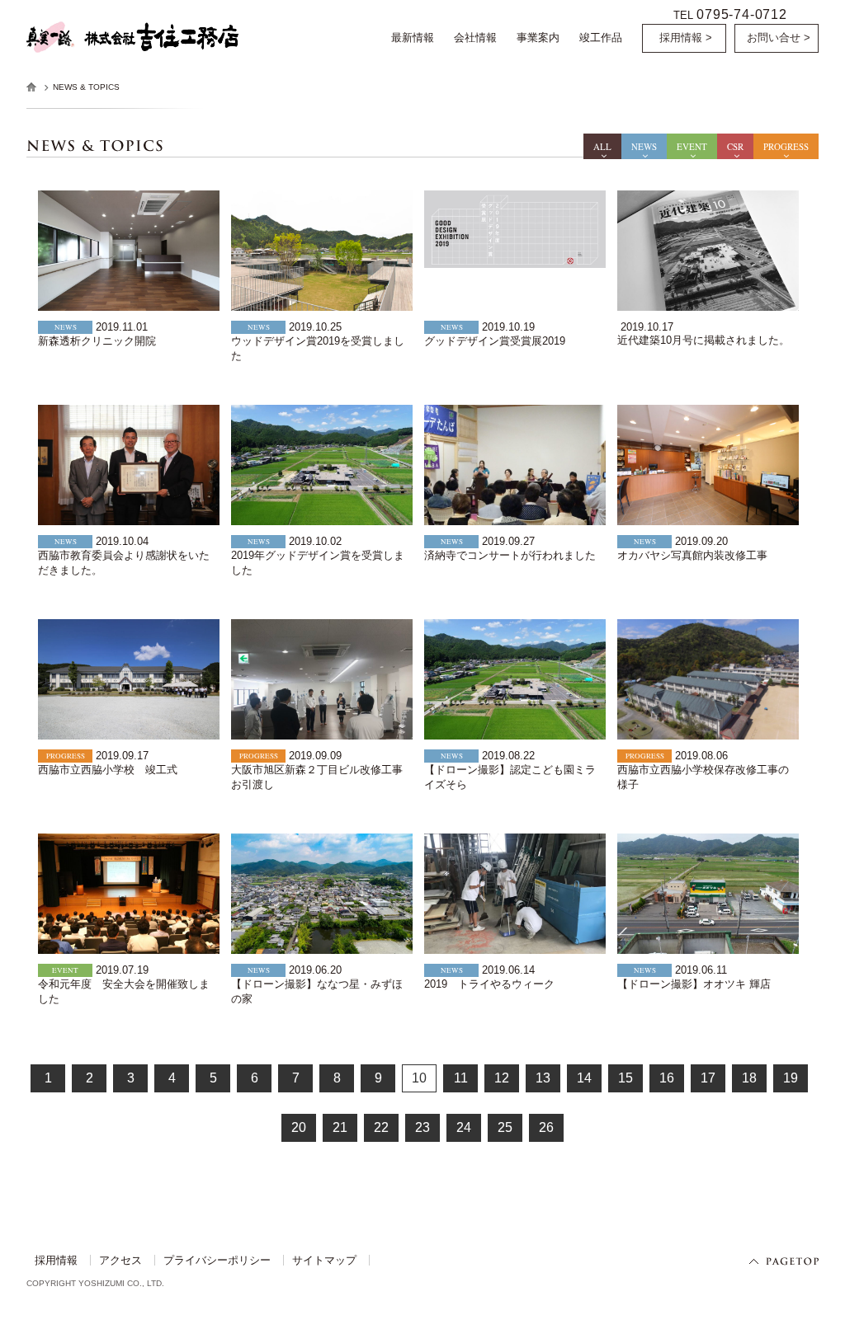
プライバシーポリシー (217, 1260)
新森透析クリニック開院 (97, 341)
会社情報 (475, 37)
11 (461, 1078)
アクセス (120, 1260)
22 (381, 1127)
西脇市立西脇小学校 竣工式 (107, 769)
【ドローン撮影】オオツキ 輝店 (694, 984)
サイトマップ (324, 1260)
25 (505, 1127)
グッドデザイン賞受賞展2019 (494, 341)
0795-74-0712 (741, 14)
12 (501, 1078)
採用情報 (56, 1260)
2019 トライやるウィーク (489, 984)
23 (422, 1127)
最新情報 (412, 37)
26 (546, 1127)
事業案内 (538, 37)
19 (790, 1078)
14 (584, 1078)
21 (340, 1127)
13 (543, 1078)
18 (749, 1078)
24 (463, 1127)
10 (419, 1078)
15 (625, 1078)
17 (708, 1078)
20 (298, 1127)
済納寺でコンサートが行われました (510, 555)
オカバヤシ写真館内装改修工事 (692, 555)
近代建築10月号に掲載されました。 (703, 340)
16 (666, 1078)
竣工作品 (600, 37)
